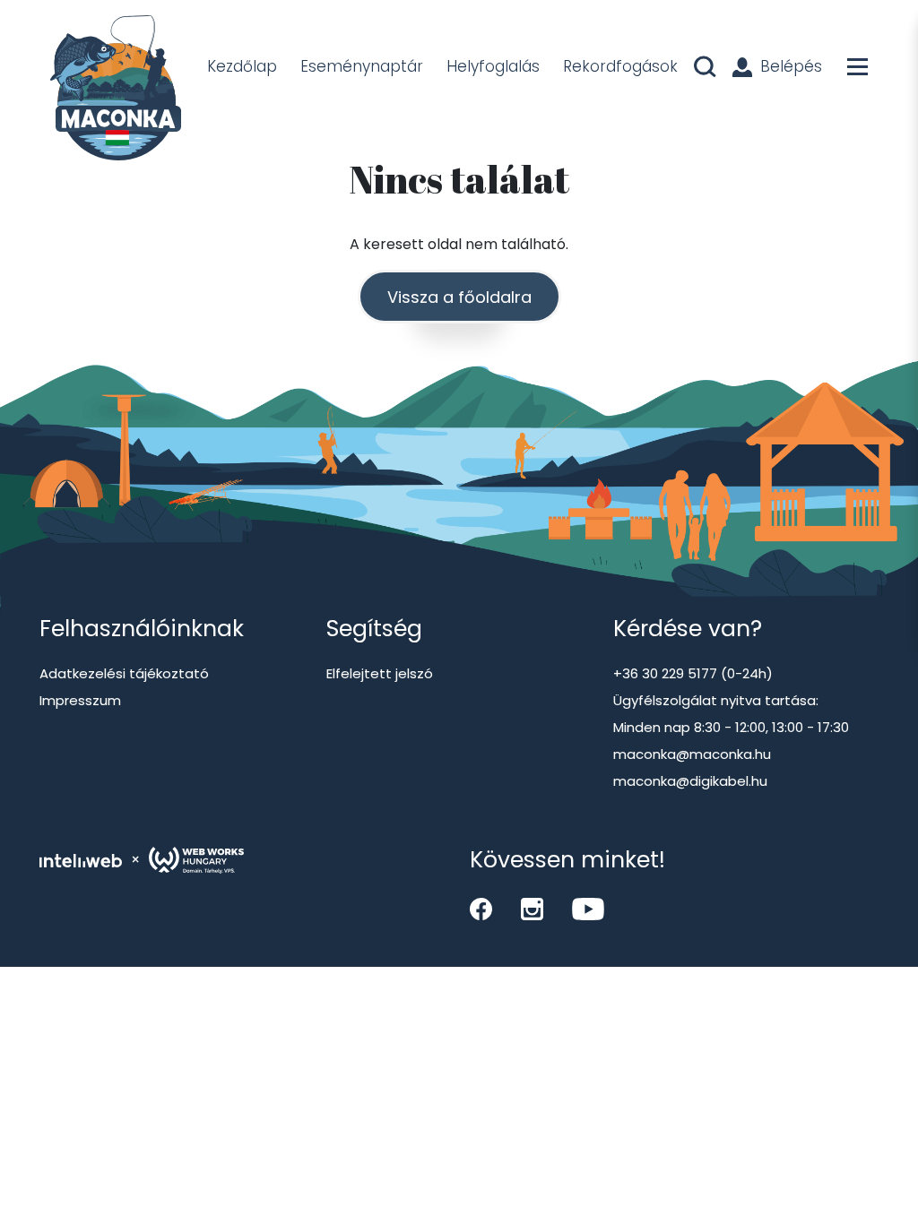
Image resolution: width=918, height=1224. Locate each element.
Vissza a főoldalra (459, 297)
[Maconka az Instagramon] (532, 909)
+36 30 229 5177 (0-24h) (693, 673)
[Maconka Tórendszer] (113, 89)
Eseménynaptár (361, 66)
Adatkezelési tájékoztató (124, 673)
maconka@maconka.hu (692, 754)
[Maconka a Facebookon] (481, 909)
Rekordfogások (620, 66)
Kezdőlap (242, 66)
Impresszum (80, 700)
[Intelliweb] (80, 860)
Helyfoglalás (493, 66)
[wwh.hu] (196, 860)
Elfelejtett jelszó (379, 673)
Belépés (791, 66)
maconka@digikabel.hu (690, 780)
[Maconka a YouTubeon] (588, 909)
